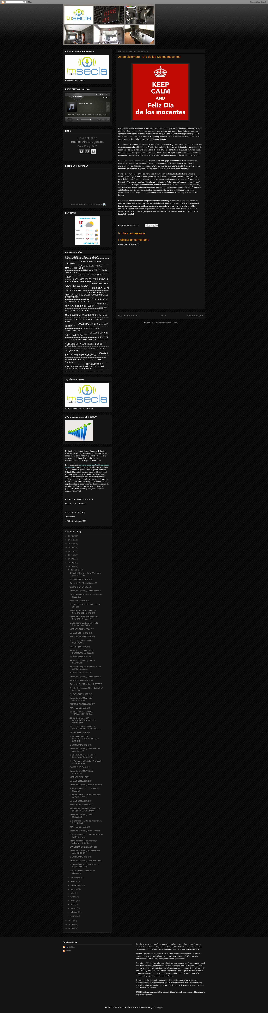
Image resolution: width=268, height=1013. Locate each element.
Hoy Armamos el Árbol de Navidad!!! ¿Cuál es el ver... (86, 762)
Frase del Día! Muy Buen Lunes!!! (85, 831)
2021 (70, 555)
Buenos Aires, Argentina (87, 139)
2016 (70, 924)
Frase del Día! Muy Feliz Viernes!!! (85, 590)
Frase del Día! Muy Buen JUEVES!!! (86, 684)
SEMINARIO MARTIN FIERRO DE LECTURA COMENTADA (85, 809)
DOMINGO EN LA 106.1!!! (81, 579)
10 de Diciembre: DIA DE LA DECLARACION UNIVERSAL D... (85, 727)
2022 (70, 551)
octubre (74, 881)
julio (73, 893)
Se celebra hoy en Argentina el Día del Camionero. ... (85, 667)
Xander (68, 951)
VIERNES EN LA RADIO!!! (81, 680)
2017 (70, 920)
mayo (73, 901)
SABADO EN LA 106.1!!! (80, 587)
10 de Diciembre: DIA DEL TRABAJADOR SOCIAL (81, 713)
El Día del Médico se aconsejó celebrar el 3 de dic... (83, 842)
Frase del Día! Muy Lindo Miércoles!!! (81, 816)
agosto (74, 889)
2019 (70, 563)
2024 (70, 543)
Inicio (163, 315)
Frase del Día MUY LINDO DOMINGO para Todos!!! (82, 651)
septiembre (76, 885)
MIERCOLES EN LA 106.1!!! (82, 704)
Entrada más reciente (128, 315)
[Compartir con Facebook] (154, 225)
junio (73, 897)
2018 (70, 566)
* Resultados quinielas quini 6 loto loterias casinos (86, 204)
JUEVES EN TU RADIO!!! (81, 633)
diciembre (75, 570)
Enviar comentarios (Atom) (166, 323)
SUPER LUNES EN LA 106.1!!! (83, 847)
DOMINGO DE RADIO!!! (80, 657)
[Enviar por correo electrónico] (146, 225)
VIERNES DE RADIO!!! (80, 601)
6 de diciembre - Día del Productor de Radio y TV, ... (85, 796)
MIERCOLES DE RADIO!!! (81, 804)
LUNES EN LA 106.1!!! (80, 647)
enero (73, 916)
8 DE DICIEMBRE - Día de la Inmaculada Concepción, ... (83, 756)
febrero (74, 912)
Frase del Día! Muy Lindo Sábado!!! (85, 860)
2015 (70, 928)
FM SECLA (70, 947)
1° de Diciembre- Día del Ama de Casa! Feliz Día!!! (84, 865)
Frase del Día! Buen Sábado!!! (83, 583)
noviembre (76, 878)
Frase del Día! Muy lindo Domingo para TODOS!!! (85, 852)
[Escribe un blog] (148, 225)
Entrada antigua (195, 315)
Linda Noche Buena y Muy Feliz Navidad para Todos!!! (84, 624)
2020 (70, 559)
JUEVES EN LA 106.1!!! (80, 781)
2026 (70, 536)
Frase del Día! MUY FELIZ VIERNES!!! (82, 772)
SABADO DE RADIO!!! (80, 767)
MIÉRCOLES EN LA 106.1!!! (82, 637)
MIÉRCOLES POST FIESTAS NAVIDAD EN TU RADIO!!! (83, 611)
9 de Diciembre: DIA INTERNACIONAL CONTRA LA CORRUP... (84, 738)
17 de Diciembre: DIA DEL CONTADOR (81, 641)
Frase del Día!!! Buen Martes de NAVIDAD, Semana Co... (84, 618)
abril (73, 904)
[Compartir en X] (151, 225)
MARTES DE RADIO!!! (80, 708)
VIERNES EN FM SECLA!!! (82, 629)
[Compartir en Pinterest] (156, 225)
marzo (74, 908)
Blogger (160, 1007)
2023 (70, 547)
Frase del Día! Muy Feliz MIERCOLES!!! (81, 699)
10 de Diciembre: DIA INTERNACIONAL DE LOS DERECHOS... (82, 720)
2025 (70, 540)
